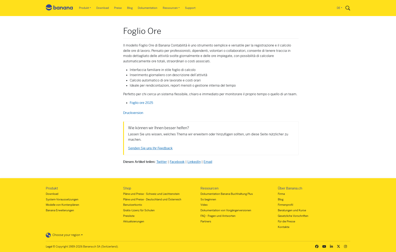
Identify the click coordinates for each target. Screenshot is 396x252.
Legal (49, 246)
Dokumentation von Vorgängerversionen (225, 210)
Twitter (161, 162)
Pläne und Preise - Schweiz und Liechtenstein (151, 194)
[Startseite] (59, 8)
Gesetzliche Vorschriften (293, 216)
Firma (281, 194)
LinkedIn (194, 162)
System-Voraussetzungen (62, 199)
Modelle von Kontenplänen (62, 205)
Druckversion (133, 113)
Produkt (84, 8)
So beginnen (208, 199)
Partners (205, 221)
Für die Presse (286, 221)
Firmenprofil (285, 205)
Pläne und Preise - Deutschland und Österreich (152, 199)
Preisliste (128, 216)
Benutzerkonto (132, 205)
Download (102, 8)
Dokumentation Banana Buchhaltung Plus (226, 194)
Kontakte (283, 227)
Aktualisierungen (133, 221)
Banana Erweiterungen (60, 210)
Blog (130, 8)
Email (208, 162)
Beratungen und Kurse (292, 210)
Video (204, 205)
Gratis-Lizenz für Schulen (139, 210)
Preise (118, 8)
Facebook (177, 162)
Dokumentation (147, 8)
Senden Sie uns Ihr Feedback (150, 148)
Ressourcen (170, 8)
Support (190, 8)
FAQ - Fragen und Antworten (218, 216)
